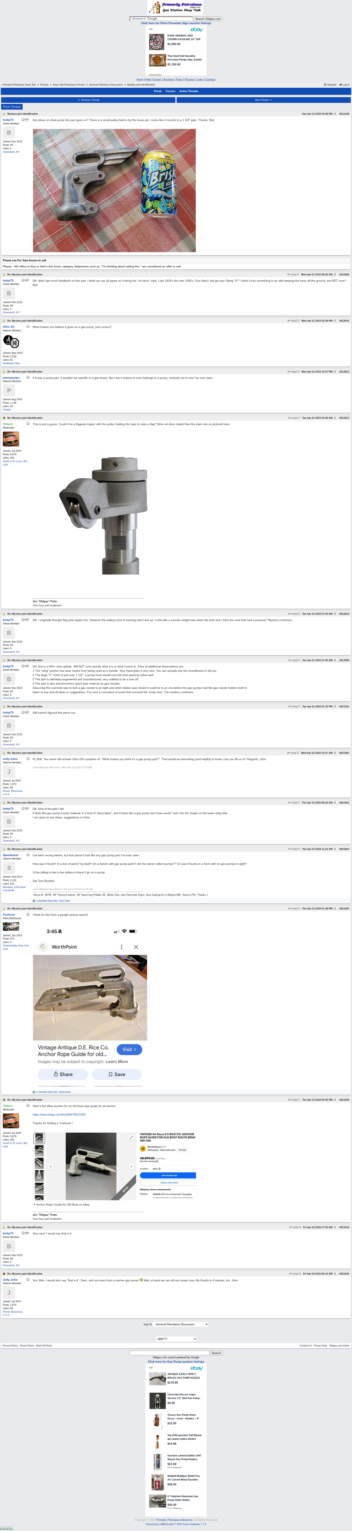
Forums (44, 84)
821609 (345, 1099)
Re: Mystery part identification (24, 274)
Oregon (7, 409)
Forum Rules (27, 1345)
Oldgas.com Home (339, 1345)
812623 (345, 418)
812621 (345, 371)
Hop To (148, 1324)
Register (332, 84)
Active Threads (188, 91)
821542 (345, 706)
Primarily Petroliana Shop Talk (19, 84)
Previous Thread (89, 100)
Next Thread (262, 100)
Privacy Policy (10, 1345)
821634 (345, 1227)
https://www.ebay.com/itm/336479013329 (59, 1114)
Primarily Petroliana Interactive (174, 1519)
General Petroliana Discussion (106, 84)
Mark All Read (44, 1345)
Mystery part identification (22, 113)
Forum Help (320, 1345)
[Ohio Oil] (11, 347)
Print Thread (12, 106)
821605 (345, 908)
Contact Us (306, 1345)
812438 (345, 113)
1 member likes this (47, 900)
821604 (345, 849)
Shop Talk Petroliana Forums (69, 84)
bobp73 (294, 274)
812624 (345, 613)
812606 (345, 274)
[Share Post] (334, 114)
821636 (345, 1273)
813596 (345, 660)
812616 (345, 320)
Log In (346, 84)
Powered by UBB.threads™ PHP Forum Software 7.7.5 (176, 1524)
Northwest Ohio (11, 363)
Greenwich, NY (11, 152)
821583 (345, 753)
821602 (345, 802)
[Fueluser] (11, 930)
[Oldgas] (11, 445)
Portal (158, 91)
